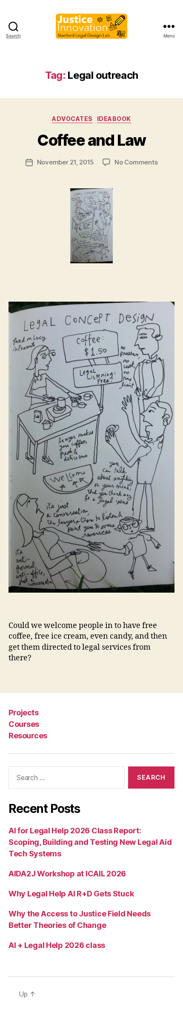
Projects (23, 712)
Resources (28, 735)
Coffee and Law (91, 140)
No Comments (135, 162)
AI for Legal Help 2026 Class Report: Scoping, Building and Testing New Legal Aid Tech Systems (90, 842)
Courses (24, 724)
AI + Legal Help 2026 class (57, 945)
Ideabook (114, 118)
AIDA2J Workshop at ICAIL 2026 (67, 873)
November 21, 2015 (65, 162)
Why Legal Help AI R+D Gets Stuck (71, 893)
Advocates (72, 118)
